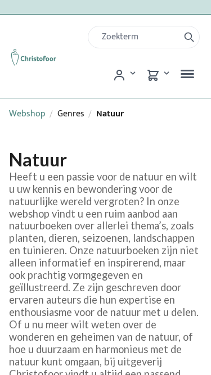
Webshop (27, 113)
